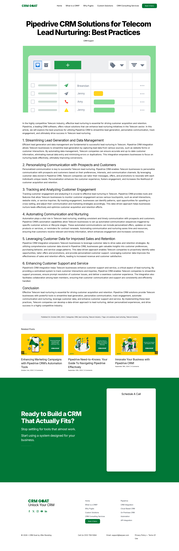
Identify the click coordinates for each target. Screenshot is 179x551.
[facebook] (29, 511)
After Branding (45, 535)
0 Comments (39, 370)
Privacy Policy (140, 535)
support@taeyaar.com (120, 535)
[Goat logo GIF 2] (29, 5)
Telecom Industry (95, 317)
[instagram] (38, 511)
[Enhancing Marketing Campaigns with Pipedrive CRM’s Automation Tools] (42, 344)
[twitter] (33, 511)
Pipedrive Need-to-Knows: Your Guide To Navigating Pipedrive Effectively (87, 363)
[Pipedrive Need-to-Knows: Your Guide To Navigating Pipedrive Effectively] (89, 344)
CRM (76, 317)
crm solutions (110, 317)
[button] (22, 352)
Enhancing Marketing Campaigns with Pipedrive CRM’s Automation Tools (41, 363)
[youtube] (42, 511)
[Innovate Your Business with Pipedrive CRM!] (136, 344)
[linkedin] (46, 511)
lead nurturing (83, 317)
